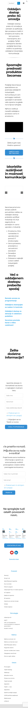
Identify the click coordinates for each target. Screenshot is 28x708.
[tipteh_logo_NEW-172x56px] (4, 3)
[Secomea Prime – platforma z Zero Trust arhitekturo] (4, 525)
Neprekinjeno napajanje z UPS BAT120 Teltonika (10, 530)
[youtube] (12, 552)
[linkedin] (16, 552)
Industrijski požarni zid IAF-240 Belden (17, 530)
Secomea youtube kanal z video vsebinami (12, 322)
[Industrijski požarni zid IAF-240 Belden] (17, 525)
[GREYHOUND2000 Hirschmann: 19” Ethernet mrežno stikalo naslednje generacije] (24, 525)
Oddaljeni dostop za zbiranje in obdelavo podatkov (13, 313)
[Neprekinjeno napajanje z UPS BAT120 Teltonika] (10, 525)
